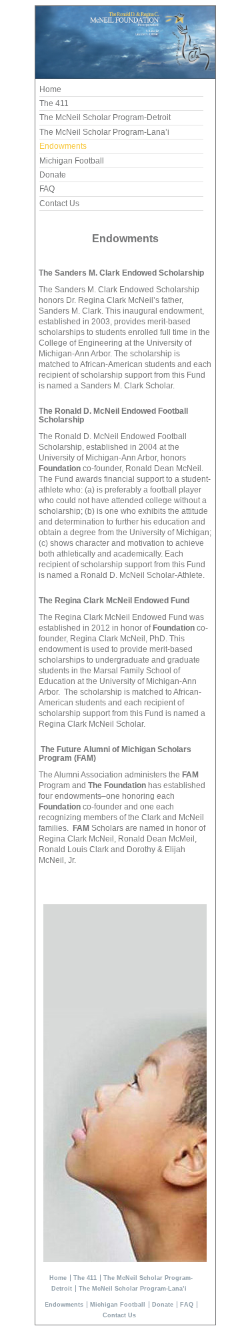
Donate (52, 175)
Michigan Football (71, 160)
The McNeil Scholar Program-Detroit (105, 117)
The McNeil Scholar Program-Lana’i (104, 132)
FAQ (47, 189)
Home (50, 89)
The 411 (54, 103)
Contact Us (59, 203)
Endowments (63, 146)
